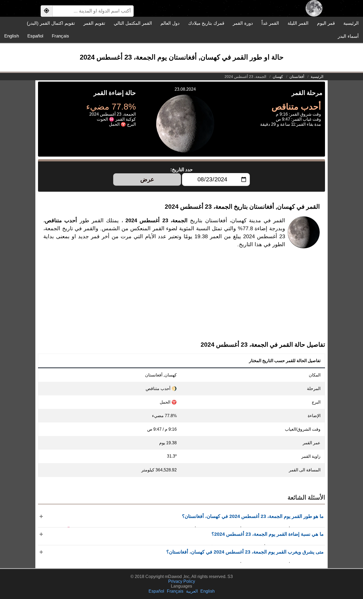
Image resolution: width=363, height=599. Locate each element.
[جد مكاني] (46, 11)
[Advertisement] (181, 299)
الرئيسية (351, 23)
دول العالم (170, 23)
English (11, 36)
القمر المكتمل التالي (133, 23)
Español (35, 36)
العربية (192, 591)
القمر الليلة (298, 23)
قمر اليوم (326, 23)
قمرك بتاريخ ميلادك (206, 23)
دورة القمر (243, 23)
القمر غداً (270, 23)
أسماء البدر (348, 36)
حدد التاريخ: (181, 169)
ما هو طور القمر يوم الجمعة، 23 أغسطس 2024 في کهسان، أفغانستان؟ (253, 516)
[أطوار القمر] (314, 8)
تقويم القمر (94, 23)
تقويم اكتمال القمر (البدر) (51, 23)
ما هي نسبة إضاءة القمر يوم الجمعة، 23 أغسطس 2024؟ (268, 534)
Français (60, 36)
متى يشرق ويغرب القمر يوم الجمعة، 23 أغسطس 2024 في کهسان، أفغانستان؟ (245, 552)
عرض (147, 179)
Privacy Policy (181, 581)
